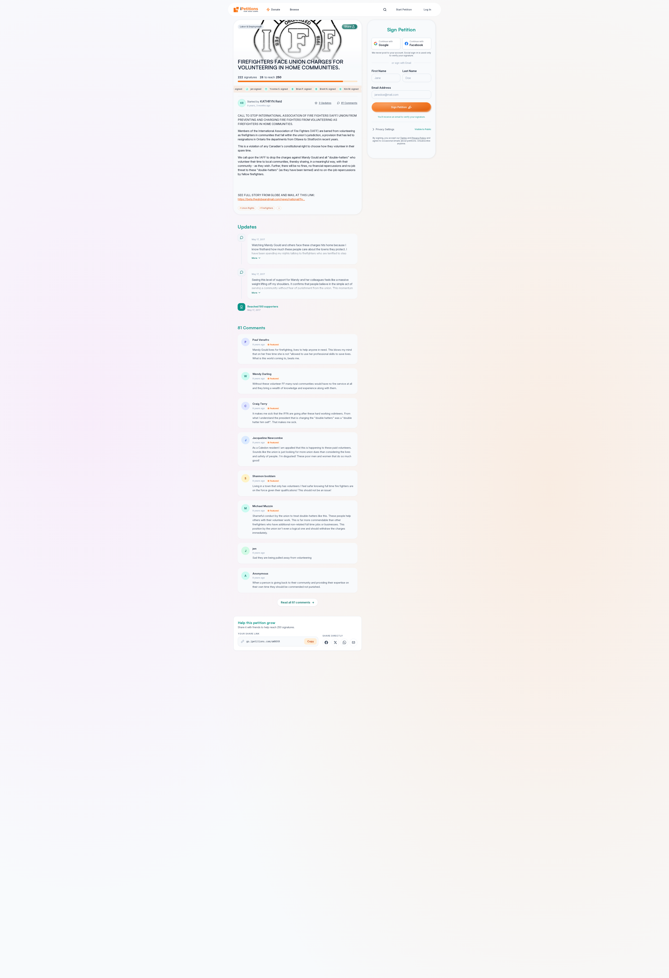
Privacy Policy (419, 138)
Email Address (381, 87)
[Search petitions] (384, 9)
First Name (379, 71)
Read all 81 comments (297, 602)
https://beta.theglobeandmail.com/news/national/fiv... (271, 199)
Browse (294, 9)
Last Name (409, 71)
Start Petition (404, 9)
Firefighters (266, 208)
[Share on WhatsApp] (344, 642)
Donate (275, 9)
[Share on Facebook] (326, 642)
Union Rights (247, 208)
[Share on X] (335, 642)
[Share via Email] (353, 642)
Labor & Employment (251, 26)
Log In (427, 9)
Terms (403, 138)
